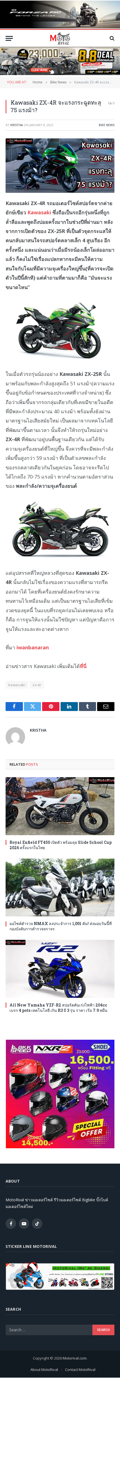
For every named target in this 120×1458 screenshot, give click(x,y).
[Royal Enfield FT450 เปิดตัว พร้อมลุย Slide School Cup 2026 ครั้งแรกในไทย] (60, 806)
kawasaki (16, 684)
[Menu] (9, 38)
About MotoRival (44, 1369)
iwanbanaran (32, 647)
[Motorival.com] (60, 38)
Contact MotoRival (80, 1369)
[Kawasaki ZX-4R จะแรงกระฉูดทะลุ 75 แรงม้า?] (60, 165)
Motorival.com (75, 1358)
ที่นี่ (83, 666)
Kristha (16, 125)
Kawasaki (39, 212)
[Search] (111, 38)
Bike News (106, 125)
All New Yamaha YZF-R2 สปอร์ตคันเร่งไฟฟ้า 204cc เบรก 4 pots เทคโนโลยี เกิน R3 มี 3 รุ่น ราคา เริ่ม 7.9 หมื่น (58, 1007)
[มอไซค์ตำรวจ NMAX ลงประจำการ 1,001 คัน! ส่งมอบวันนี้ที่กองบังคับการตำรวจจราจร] (60, 887)
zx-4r (36, 684)
